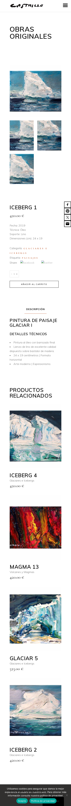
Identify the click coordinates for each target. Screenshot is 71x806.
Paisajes (30, 258)
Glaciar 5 (24, 658)
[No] (66, 795)
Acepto (22, 800)
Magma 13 (24, 567)
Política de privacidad (43, 800)
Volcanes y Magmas (22, 572)
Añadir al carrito (34, 284)
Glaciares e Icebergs (22, 480)
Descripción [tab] (35, 309)
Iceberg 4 (23, 475)
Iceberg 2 (23, 750)
